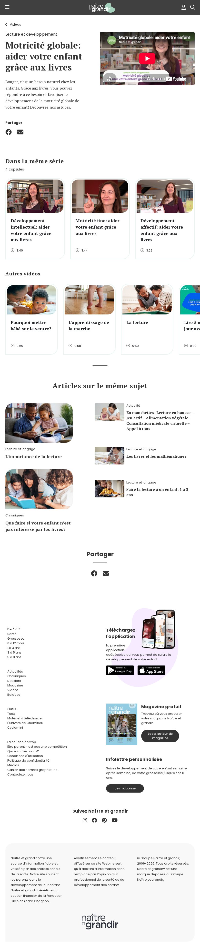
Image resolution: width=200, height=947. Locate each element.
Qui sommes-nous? (23, 751)
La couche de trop (21, 742)
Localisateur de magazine (160, 735)
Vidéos (15, 24)
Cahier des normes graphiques (32, 769)
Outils (11, 709)
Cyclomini (15, 727)
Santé (12, 634)
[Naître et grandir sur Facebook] (94, 820)
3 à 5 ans (14, 652)
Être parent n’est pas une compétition (37, 746)
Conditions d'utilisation (25, 756)
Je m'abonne (125, 788)
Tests (11, 713)
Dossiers (14, 680)
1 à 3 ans (13, 647)
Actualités (15, 671)
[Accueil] (100, 8)
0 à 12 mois (15, 643)
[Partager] (8, 132)
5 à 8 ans (14, 657)
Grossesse (15, 638)
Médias (13, 765)
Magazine (15, 685)
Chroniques (16, 676)
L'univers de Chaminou (25, 723)
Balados (13, 694)
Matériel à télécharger (25, 718)
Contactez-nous (20, 774)
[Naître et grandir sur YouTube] (115, 820)
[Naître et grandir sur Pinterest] (104, 820)
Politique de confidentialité (28, 760)
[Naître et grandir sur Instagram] (85, 820)
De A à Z (13, 629)
